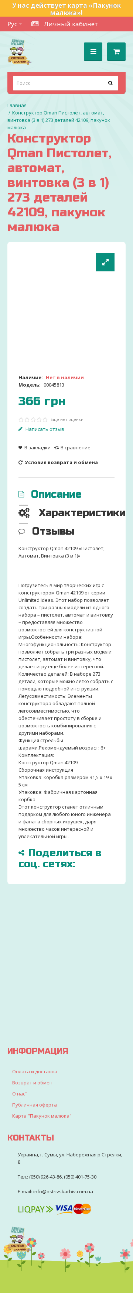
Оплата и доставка (34, 1071)
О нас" (19, 1093)
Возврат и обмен (32, 1082)
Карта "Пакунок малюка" (42, 1115)
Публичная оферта (34, 1104)
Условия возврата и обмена (61, 462)
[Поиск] (110, 83)
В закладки (37, 447)
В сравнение (76, 447)
